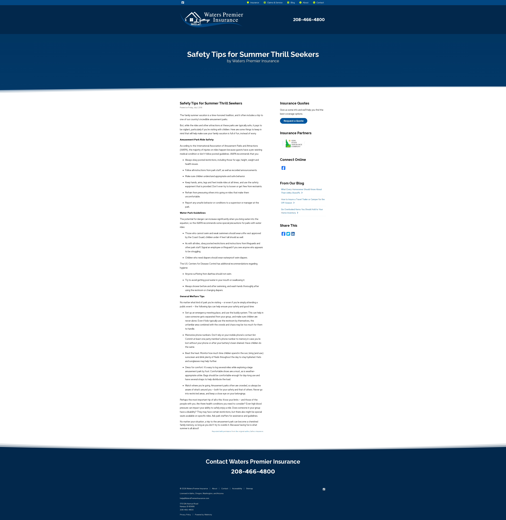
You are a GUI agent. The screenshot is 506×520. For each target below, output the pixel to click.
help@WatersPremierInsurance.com (194, 498)
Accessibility (237, 488)
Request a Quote (294, 120)
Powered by (203, 514)
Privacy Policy (185, 514)
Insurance (254, 2)
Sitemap (249, 488)
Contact (320, 2)
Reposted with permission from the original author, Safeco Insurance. (238, 431)
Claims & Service (275, 2)
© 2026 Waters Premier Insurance (194, 488)
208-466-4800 (253, 471)
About (305, 2)
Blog (293, 2)
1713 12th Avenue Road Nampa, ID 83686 (189, 505)
